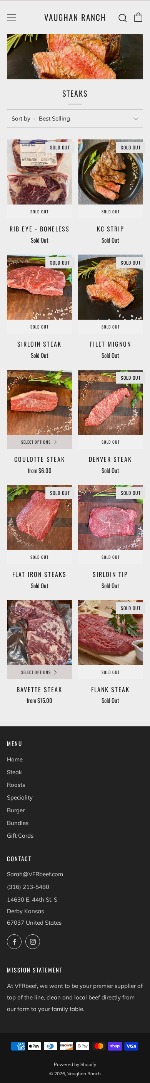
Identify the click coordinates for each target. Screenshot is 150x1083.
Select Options (36, 442)
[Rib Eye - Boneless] (39, 172)
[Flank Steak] (110, 633)
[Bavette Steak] (39, 633)
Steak (14, 772)
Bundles (17, 822)
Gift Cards (20, 835)
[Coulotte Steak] (39, 402)
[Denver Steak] (110, 402)
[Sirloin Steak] (39, 287)
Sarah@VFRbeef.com (35, 874)
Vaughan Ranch (75, 17)
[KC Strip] (110, 172)
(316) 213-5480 (28, 886)
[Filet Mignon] (110, 287)
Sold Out (39, 211)
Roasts (16, 784)
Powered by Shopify (75, 1064)
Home (15, 759)
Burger (16, 810)
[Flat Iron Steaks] (39, 517)
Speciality (20, 797)
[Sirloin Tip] (110, 517)
